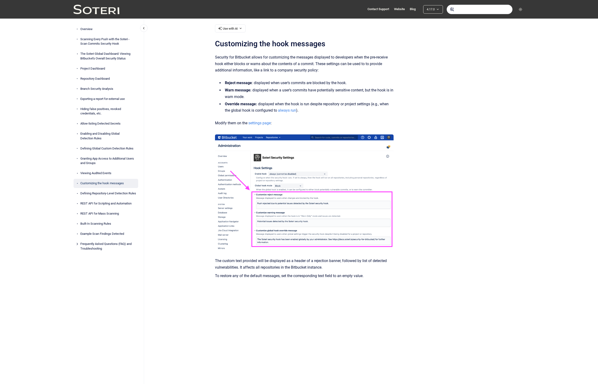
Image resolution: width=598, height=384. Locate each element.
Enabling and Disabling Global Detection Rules (100, 136)
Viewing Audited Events (95, 173)
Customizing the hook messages (102, 183)
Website (399, 9)
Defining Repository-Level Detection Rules (108, 193)
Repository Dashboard (95, 78)
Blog (413, 9)
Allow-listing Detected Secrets (100, 123)
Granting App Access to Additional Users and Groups (107, 161)
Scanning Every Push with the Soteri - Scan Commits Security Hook (104, 41)
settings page (259, 123)
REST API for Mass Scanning (99, 213)
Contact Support (378, 9)
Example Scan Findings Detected (102, 233)
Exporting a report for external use (102, 99)
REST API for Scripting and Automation (106, 203)
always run (287, 110)
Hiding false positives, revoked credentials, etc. (100, 111)
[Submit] (452, 9)
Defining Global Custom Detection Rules (106, 148)
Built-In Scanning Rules (95, 223)
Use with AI (230, 28)
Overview (86, 29)
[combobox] (479, 9)
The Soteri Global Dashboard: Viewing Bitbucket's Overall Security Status (105, 56)
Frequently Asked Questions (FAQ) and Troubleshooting (106, 246)
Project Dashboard (92, 68)
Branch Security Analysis (96, 88)
